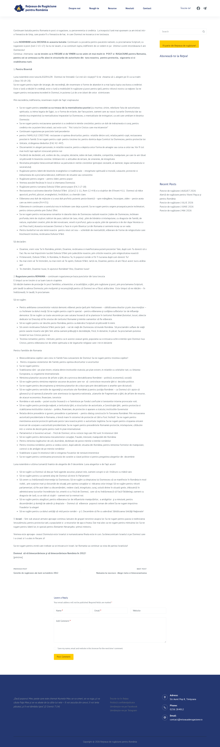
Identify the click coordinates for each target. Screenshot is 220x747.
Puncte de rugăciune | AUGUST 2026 (178, 190)
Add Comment (63, 620)
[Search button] (203, 31)
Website (137, 610)
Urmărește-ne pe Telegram (123, 710)
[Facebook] (198, 8)
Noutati (130, 8)
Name (59, 610)
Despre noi (74, 8)
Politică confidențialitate (122, 702)
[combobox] (180, 31)
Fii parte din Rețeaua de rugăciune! (179, 45)
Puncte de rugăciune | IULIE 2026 (176, 202)
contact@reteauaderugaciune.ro (186, 719)
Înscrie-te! (186, 8)
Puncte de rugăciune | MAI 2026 (176, 210)
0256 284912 (177, 709)
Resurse (112, 8)
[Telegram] (205, 8)
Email (98, 610)
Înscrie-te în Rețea (119, 698)
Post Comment (63, 656)
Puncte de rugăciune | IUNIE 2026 (177, 206)
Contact (147, 8)
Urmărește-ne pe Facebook (123, 706)
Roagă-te (94, 8)
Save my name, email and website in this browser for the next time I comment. (90, 648)
